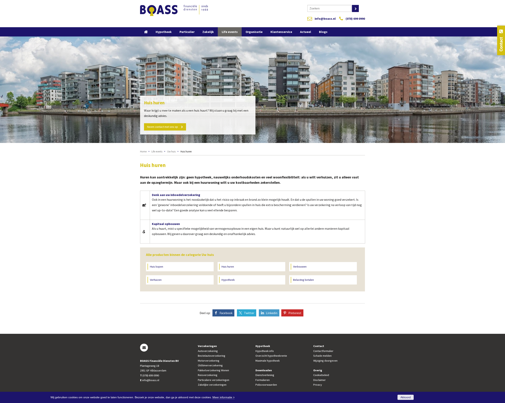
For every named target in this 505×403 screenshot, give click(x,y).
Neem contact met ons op (162, 127)
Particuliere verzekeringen (213, 380)
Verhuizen (156, 280)
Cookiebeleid (321, 375)
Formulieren (262, 380)
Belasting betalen (303, 280)
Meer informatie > (223, 397)
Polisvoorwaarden (266, 384)
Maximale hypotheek (267, 360)
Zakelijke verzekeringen (212, 384)
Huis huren (228, 266)
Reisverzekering (207, 375)
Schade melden (322, 355)
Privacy (317, 384)
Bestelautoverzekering (211, 355)
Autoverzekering (208, 351)
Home (143, 151)
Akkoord (405, 397)
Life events (157, 151)
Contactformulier (323, 351)
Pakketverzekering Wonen (213, 370)
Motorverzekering (208, 360)
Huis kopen (156, 266)
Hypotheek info (264, 351)
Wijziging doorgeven (325, 360)
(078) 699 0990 (355, 19)
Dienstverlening (264, 375)
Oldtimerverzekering (210, 365)
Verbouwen (300, 266)
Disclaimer (319, 380)
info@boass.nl (325, 19)
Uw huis (171, 151)
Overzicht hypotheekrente (271, 355)
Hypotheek (228, 280)
